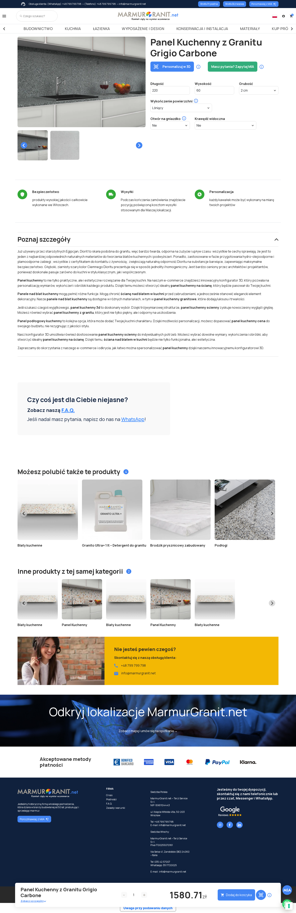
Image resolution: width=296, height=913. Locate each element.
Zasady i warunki (115, 808)
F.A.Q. (68, 410)
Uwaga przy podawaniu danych (148, 908)
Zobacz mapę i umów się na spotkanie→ (148, 731)
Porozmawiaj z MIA (261, 4)
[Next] (292, 29)
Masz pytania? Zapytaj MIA (232, 66)
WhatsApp (132, 419)
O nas (109, 795)
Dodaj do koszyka (239, 895)
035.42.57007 (162, 861)
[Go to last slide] (24, 145)
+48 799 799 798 (71, 4)
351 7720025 (170, 865)
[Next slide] (139, 145)
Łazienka (101, 28)
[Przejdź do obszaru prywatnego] (283, 16)
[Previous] (4, 29)
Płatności (111, 799)
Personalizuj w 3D (176, 66)
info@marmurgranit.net (138, 673)
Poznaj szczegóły (44, 239)
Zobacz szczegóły (32, 901)
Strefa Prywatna (209, 4)
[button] (33, 145)
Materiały (250, 28)
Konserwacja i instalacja (202, 28)
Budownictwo (38, 28)
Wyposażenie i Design (143, 28)
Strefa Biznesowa (234, 4)
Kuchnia (73, 28)
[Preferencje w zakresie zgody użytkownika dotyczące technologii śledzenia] (289, 906)
